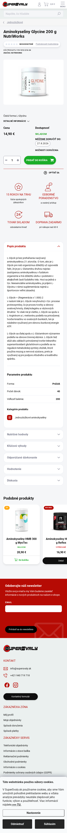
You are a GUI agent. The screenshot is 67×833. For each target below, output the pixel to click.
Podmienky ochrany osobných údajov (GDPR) (27, 772)
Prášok (56, 383)
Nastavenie (34, 812)
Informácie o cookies (14, 767)
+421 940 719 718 (20, 675)
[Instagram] (15, 684)
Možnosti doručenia (46, 150)
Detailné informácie (14, 121)
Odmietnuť (17, 824)
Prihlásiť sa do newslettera (21, 629)
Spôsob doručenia (13, 725)
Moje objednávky (12, 720)
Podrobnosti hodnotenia (47, 44)
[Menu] (62, 4)
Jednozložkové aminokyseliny (30, 417)
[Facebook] (6, 684)
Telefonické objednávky (15, 745)
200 (58, 399)
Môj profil (8, 714)
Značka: (12, 53)
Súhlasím (49, 824)
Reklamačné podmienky (16, 756)
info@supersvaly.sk (20, 668)
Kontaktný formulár (21, 696)
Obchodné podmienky (15, 761)
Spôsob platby (11, 731)
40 (58, 391)
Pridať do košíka (36, 160)
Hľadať (59, 14)
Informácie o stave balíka (16, 751)
